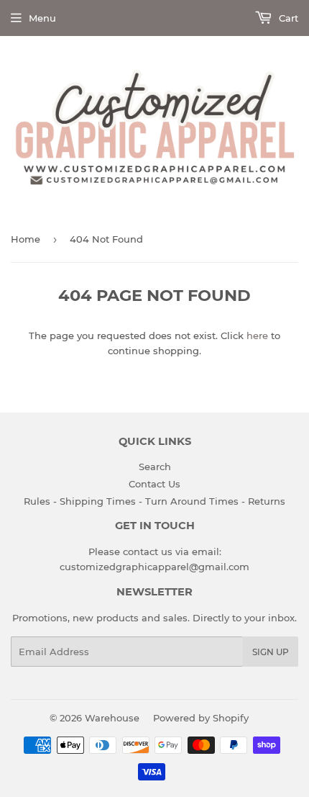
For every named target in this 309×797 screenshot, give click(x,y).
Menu (42, 18)
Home (25, 239)
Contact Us (154, 484)
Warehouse (112, 718)
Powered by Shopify (201, 718)
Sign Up (270, 652)
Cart (287, 18)
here (257, 335)
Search (155, 466)
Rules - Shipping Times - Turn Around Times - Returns (154, 501)
